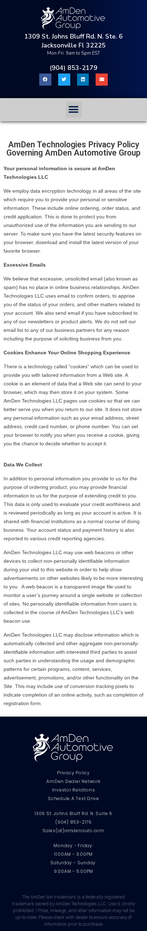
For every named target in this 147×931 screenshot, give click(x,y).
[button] (74, 110)
